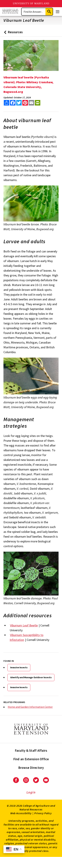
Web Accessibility (21, 813)
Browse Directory (31, 768)
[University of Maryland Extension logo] (10, 11)
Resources (13, 33)
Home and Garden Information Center (30, 707)
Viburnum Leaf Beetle (24, 625)
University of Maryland (31, 3)
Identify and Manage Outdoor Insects (31, 677)
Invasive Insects (19, 667)
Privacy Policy (43, 813)
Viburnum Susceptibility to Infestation (26, 637)
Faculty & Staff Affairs (31, 750)
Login (31, 792)
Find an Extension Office (31, 759)
